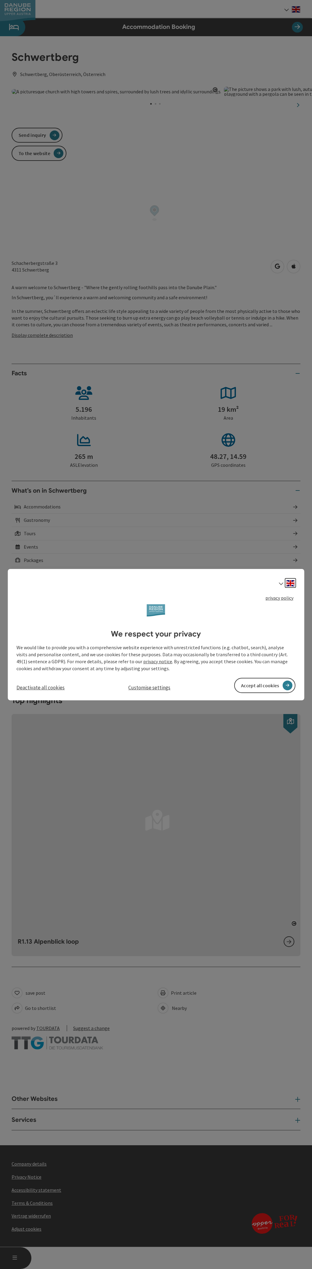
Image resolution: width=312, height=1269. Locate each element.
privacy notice (157, 661)
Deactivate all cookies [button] (40, 687)
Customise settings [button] (149, 687)
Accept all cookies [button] (260, 685)
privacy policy (279, 598)
